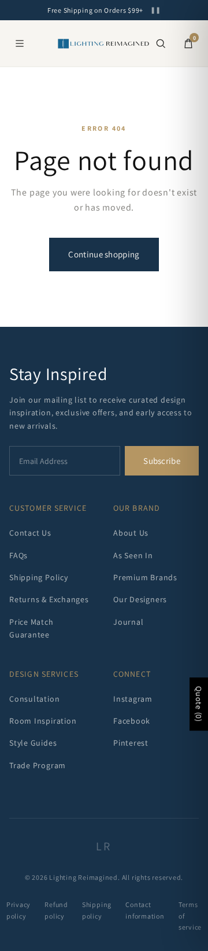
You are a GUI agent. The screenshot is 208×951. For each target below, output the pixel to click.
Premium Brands (145, 577)
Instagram (133, 699)
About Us (130, 533)
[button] (160, 43)
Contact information (145, 910)
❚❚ (155, 10)
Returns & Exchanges (49, 599)
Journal (128, 622)
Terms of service (190, 915)
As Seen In (133, 555)
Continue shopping (103, 254)
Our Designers (140, 599)
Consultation (34, 699)
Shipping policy (97, 910)
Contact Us (30, 533)
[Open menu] (19, 43)
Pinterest (130, 743)
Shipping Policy (38, 577)
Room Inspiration (42, 721)
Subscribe (161, 460)
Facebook (131, 721)
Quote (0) (199, 704)
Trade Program (37, 765)
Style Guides (33, 743)
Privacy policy (18, 910)
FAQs (18, 555)
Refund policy (56, 910)
